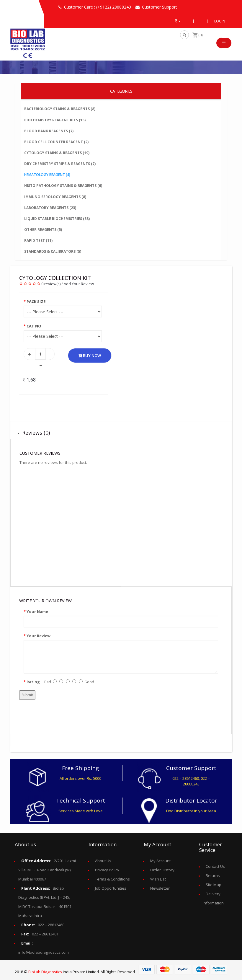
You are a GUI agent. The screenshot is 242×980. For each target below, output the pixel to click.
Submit (27, 694)
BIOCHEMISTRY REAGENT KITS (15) (55, 120)
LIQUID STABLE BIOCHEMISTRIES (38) (57, 218)
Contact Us (215, 866)
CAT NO (34, 326)
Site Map (213, 884)
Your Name (37, 611)
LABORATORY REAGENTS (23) (50, 207)
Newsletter (160, 888)
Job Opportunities (110, 888)
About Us (103, 860)
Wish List (158, 879)
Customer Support (159, 7)
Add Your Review (79, 283)
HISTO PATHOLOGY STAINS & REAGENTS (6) (63, 185)
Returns (213, 875)
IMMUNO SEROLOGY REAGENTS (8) (55, 196)
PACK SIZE (36, 301)
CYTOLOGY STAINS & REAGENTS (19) (56, 152)
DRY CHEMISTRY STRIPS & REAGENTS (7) (60, 163)
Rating (33, 681)
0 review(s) (50, 283)
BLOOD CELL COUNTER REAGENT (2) (56, 141)
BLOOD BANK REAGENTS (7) (48, 130)
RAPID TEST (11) (38, 240)
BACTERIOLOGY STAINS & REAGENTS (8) (59, 108)
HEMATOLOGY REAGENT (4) (47, 174)
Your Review (38, 635)
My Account (160, 860)
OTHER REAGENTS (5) (43, 229)
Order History (162, 870)
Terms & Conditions (112, 879)
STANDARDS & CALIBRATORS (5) (52, 251)
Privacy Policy (107, 870)
